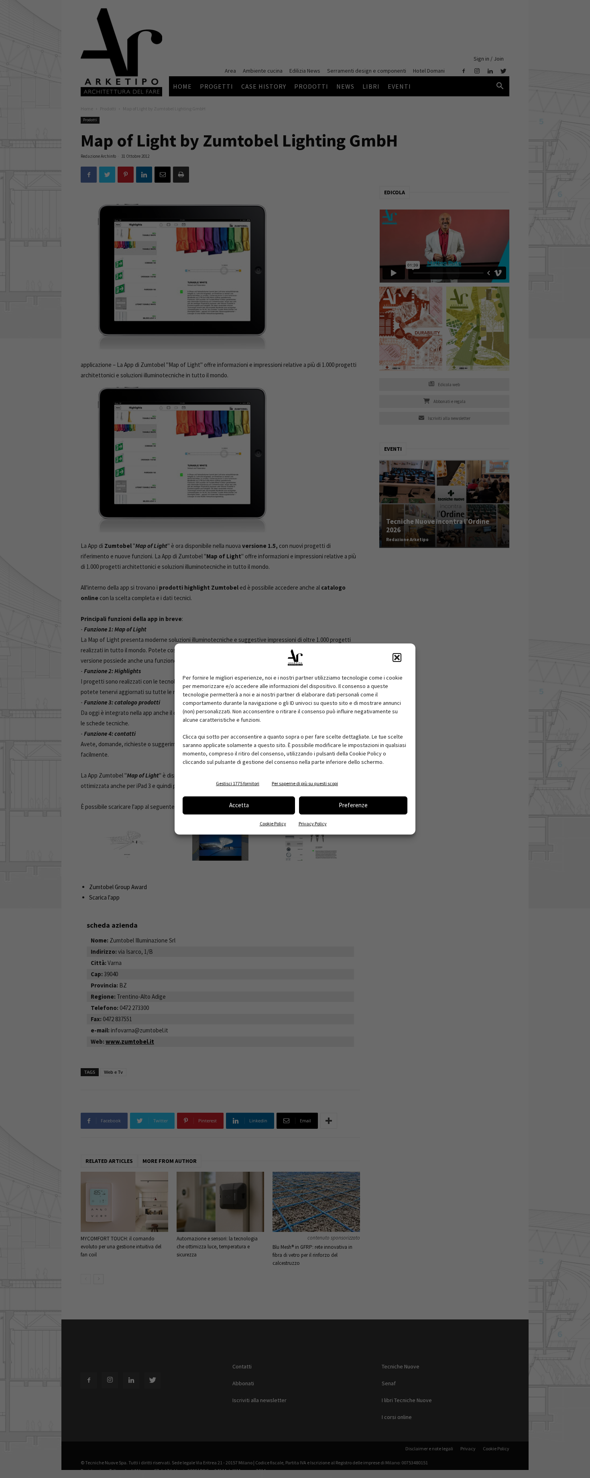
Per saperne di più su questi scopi (305, 783)
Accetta (239, 805)
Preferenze (353, 805)
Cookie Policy (273, 823)
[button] (397, 657)
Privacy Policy (313, 823)
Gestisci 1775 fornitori (237, 783)
